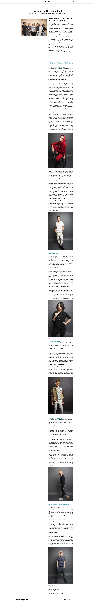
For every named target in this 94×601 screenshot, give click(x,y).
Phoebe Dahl (52, 13)
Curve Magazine (22, 600)
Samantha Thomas (61, 13)
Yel (56, 13)
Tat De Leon (43, 13)
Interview (31, 13)
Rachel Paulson (37, 13)
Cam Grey (48, 13)
